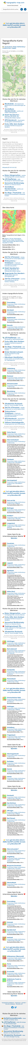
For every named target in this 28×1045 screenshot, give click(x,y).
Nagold (17, 859)
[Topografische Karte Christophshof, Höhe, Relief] (4, 483)
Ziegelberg (10, 857)
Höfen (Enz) (11, 591)
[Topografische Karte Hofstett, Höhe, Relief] (4, 940)
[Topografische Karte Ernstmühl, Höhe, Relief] (4, 974)
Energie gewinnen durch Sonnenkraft (15, 424)
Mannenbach (11, 679)
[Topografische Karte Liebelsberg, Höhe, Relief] (4, 371)
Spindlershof (11, 930)
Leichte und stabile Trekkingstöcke (14, 111)
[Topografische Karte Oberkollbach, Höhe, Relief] (4, 885)
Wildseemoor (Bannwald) (15, 956)
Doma (9, 964)
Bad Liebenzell (19, 644)
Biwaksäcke (9, 104)
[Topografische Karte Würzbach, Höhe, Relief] (4, 312)
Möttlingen (10, 641)
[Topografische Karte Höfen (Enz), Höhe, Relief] (4, 598)
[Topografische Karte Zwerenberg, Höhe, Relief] (4, 305)
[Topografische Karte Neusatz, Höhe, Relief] (4, 327)
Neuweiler (18, 940)
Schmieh (10, 922)
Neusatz (10, 325)
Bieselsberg (11, 391)
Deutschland (10, 304)
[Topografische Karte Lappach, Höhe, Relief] (4, 565)
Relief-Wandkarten (12, 115)
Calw (17, 933)
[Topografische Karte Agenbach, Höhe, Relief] (4, 579)
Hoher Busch (11, 432)
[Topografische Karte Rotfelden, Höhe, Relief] (4, 764)
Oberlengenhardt (13, 754)
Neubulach (18, 371)
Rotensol (10, 376)
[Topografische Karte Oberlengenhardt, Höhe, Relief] (4, 756)
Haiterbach (18, 511)
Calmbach (10, 459)
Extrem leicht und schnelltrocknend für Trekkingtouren (14, 359)
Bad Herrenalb (19, 328)
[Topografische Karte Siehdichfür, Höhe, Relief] (4, 672)
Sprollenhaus (11, 803)
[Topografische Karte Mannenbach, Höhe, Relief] (4, 681)
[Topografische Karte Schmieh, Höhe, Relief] (4, 924)
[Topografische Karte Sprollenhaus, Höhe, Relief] (4, 805)
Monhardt (10, 795)
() (13, 240)
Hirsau (20, 974)
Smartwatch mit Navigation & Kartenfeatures (14, 121)
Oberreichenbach (13, 440)
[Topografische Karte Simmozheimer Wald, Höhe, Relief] (4, 700)
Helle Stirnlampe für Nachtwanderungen (14, 180)
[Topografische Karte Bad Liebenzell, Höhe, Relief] (4, 657)
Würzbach (10, 310)
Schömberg (18, 435)
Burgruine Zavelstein (14, 865)
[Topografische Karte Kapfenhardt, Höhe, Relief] (4, 320)
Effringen (10, 811)
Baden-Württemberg (19, 304)
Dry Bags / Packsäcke (13, 193)
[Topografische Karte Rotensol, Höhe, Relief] (4, 378)
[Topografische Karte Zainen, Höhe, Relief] (4, 779)
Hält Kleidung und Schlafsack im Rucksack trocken (15, 194)
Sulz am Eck (11, 500)
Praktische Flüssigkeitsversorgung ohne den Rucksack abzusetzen (14, 264)
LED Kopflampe (10, 179)
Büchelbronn (10, 702)
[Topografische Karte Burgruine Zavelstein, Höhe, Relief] (4, 872)
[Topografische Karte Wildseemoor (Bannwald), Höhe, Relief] (4, 958)
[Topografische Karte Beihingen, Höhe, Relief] (4, 510)
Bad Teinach (11, 818)
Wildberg (18, 503)
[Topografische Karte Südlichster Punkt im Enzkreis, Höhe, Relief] (4, 982)
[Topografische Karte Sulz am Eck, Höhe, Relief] (4, 503)
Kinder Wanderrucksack (14, 352)
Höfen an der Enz (20, 594)
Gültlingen (10, 706)
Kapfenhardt (11, 318)
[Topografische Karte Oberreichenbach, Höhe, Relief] (4, 448)
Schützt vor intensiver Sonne (13, 184)
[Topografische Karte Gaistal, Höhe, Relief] (4, 771)
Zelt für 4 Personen (12, 257)
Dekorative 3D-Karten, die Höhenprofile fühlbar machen (13, 117)
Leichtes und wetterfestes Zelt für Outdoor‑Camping (15, 280)
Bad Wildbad (19, 462)
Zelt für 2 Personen (12, 279)
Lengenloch (11, 523)
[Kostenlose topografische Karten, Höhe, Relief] (3, 46)
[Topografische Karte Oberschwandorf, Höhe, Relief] (4, 851)
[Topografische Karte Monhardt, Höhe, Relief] (4, 798)
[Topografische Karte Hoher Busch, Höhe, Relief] (4, 434)
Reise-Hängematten (12, 175)
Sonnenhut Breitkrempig (14, 183)
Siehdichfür (11, 670)
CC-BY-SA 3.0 (12, 167)
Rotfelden (10, 761)
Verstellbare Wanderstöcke (10, 110)
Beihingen (10, 508)
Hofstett (10, 937)
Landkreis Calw (11, 305)
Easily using (14, 25)
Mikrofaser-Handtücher (14, 357)
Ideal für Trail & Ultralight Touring (14, 405)
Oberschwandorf (12, 849)
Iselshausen (10, 861)
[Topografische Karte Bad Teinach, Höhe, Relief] (4, 826)
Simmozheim (19, 700)
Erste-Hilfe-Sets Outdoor (14, 124)
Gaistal (9, 769)
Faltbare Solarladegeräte (14, 422)
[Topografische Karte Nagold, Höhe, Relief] (14, 221)
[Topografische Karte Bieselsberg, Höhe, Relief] (4, 393)
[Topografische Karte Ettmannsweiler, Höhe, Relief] (4, 386)
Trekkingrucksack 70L (13, 626)
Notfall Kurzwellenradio (13, 1018)
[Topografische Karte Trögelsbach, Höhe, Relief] (4, 737)
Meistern (9, 484)
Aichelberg (10, 727)
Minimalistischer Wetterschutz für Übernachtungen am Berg (15, 105)
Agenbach (10, 570)
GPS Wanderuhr (11, 120)
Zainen (9, 776)
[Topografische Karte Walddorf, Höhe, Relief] (4, 518)
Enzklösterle (19, 566)
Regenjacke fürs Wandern (14, 273)
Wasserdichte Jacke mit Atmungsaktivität (11, 275)
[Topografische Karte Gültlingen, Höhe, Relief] (4, 715)
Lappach (10, 563)
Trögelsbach (11, 735)
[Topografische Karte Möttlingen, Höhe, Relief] (4, 643)
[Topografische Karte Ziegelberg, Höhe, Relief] (4, 859)
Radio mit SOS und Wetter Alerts (15, 1019)
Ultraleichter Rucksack (13, 404)
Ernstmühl (10, 971)
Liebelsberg (11, 368)
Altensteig (18, 518)
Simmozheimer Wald (14, 697)
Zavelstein (10, 543)
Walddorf (10, 516)
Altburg (21, 933)
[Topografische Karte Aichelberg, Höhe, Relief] (4, 730)
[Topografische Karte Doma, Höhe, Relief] (4, 966)
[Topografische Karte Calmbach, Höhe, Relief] (4, 468)
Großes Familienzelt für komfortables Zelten (15, 257)
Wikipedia (5, 167)
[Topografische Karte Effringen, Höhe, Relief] (4, 813)
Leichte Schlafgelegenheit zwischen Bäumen (15, 176)
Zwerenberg (11, 302)
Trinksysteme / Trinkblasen (10, 262)
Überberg (9, 527)
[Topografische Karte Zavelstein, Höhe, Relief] (4, 552)
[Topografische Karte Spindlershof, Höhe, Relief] (4, 932)
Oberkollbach (11, 882)
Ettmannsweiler (12, 384)
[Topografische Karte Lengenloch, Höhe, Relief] (4, 526)
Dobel (17, 681)
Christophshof (12, 480)
